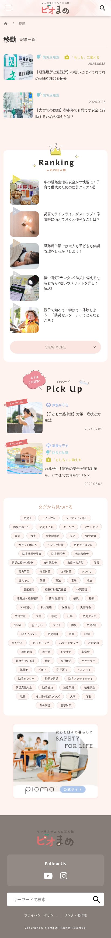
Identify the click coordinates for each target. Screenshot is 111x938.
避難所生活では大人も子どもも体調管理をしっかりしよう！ (72, 248)
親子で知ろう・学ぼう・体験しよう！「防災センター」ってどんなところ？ (72, 315)
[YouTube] (48, 876)
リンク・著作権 (75, 915)
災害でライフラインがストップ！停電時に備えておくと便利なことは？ (72, 216)
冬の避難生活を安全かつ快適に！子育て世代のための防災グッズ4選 (72, 184)
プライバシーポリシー (40, 915)
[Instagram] (63, 876)
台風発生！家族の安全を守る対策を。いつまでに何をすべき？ (71, 471)
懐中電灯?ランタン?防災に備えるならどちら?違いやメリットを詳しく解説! (72, 282)
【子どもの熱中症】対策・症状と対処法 (73, 417)
